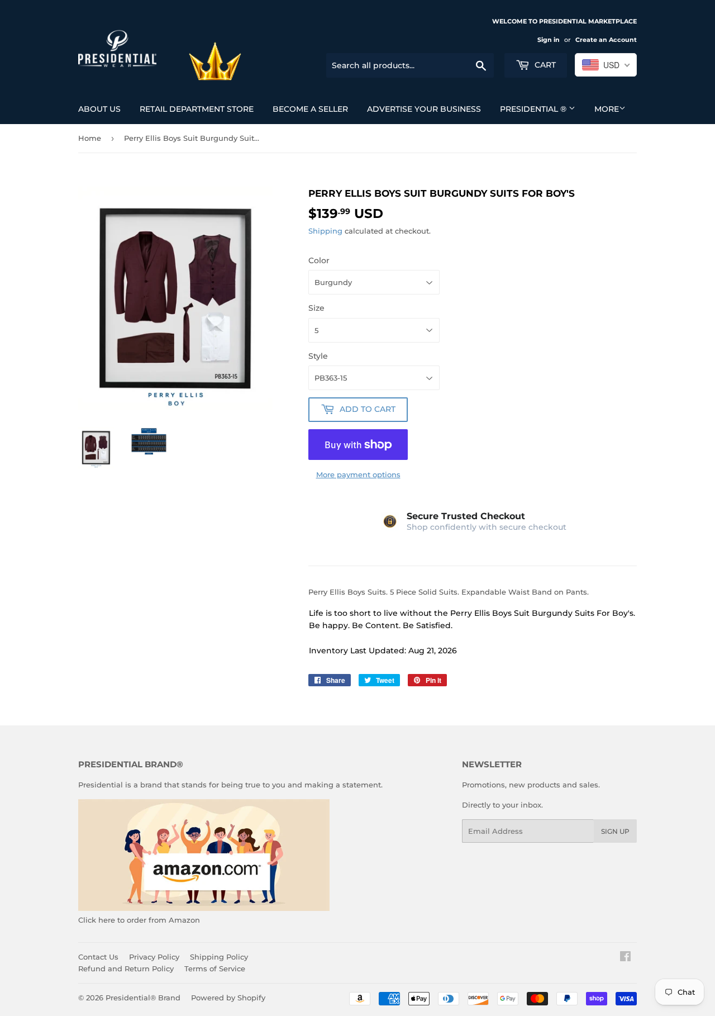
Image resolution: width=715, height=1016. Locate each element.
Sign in (548, 40)
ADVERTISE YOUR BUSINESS (424, 109)
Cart (544, 65)
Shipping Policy (219, 956)
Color (319, 260)
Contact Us (98, 956)
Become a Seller (310, 109)
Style (318, 356)
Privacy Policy (154, 956)
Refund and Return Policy (126, 968)
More (606, 109)
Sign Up (615, 831)
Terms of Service (214, 968)
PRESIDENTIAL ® (534, 109)
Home (89, 138)
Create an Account (606, 40)
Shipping (325, 230)
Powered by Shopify (228, 997)
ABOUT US (99, 109)
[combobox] (606, 65)
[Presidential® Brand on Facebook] (625, 957)
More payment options (358, 474)
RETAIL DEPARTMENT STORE (197, 109)
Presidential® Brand (143, 997)
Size (316, 308)
